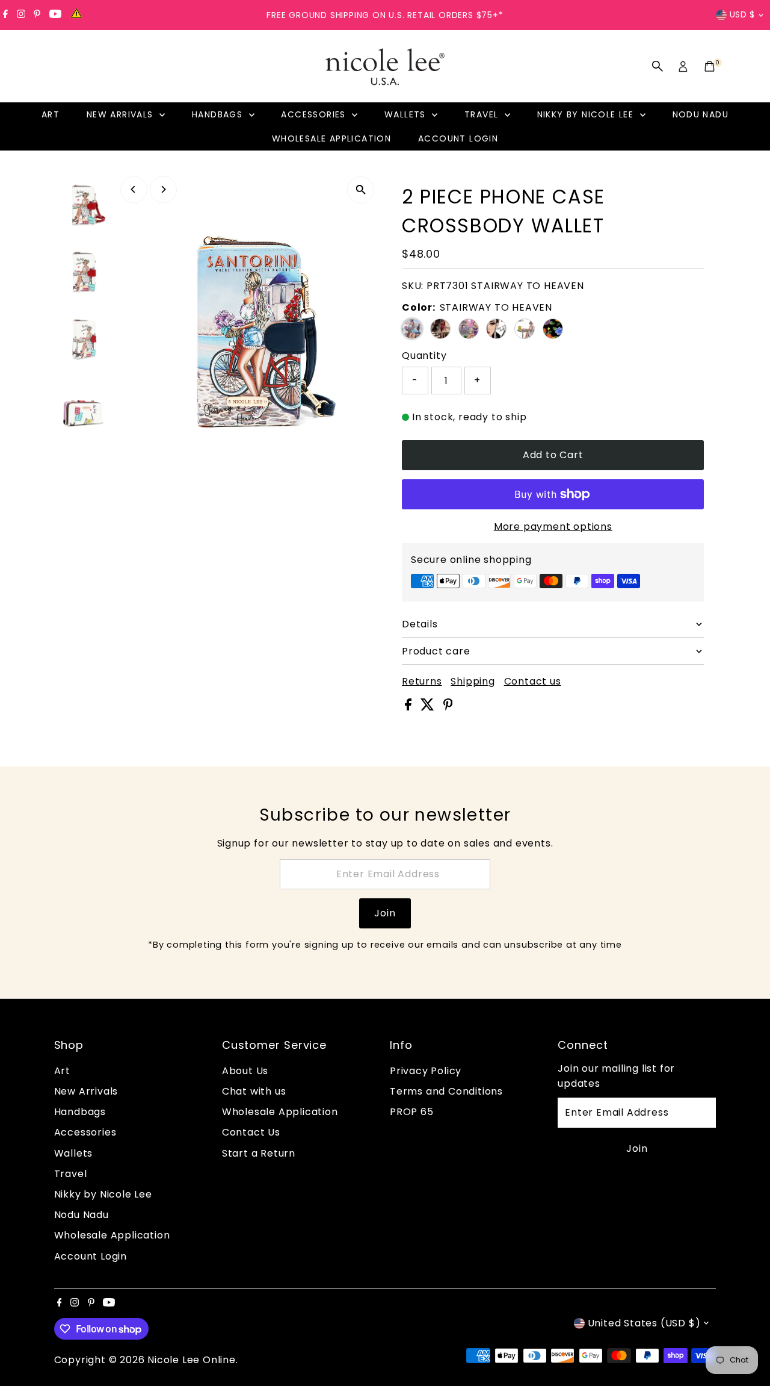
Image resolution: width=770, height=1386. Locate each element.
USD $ (743, 14)
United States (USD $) (644, 1323)
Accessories (315, 114)
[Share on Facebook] (409, 707)
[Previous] (133, 189)
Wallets (406, 114)
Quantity (424, 355)
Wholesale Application (331, 138)
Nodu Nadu (701, 114)
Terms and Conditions (446, 1091)
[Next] (163, 189)
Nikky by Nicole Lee (587, 114)
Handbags (219, 114)
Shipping (472, 681)
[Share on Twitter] (428, 707)
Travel (483, 114)
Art (51, 114)
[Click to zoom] (360, 190)
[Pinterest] (37, 15)
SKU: (413, 286)
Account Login (458, 138)
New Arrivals (121, 114)
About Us (245, 1071)
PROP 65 (412, 1112)
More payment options (553, 526)
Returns (422, 681)
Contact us (532, 681)
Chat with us (254, 1091)
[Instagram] (21, 15)
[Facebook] (5, 15)
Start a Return (258, 1153)
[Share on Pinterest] (448, 707)
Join (384, 913)
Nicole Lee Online (191, 1360)
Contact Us (251, 1132)
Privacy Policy (425, 1071)
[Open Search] (657, 66)
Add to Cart (553, 455)
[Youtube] (55, 15)
